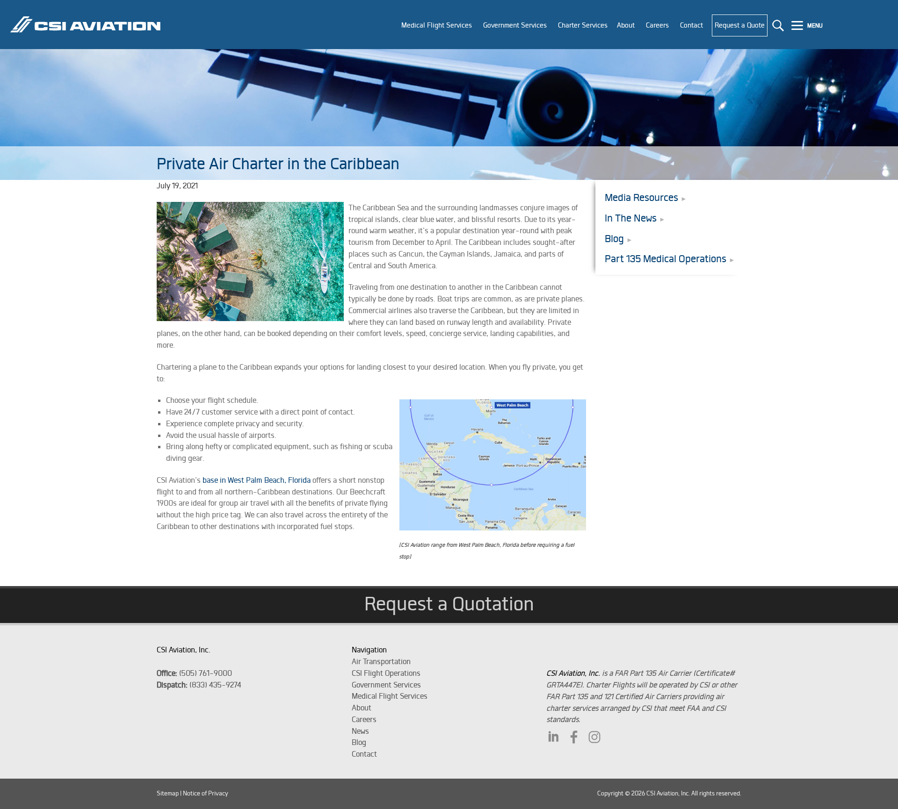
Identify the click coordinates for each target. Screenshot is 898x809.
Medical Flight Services (389, 696)
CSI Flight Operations (386, 673)
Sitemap (168, 793)
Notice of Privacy (205, 793)
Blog (614, 238)
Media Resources (641, 197)
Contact (364, 754)
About (361, 707)
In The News (631, 218)
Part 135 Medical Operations (665, 258)
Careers (364, 719)
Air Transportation (381, 661)
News (360, 731)
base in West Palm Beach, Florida (257, 480)
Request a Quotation (449, 603)
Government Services (386, 684)
